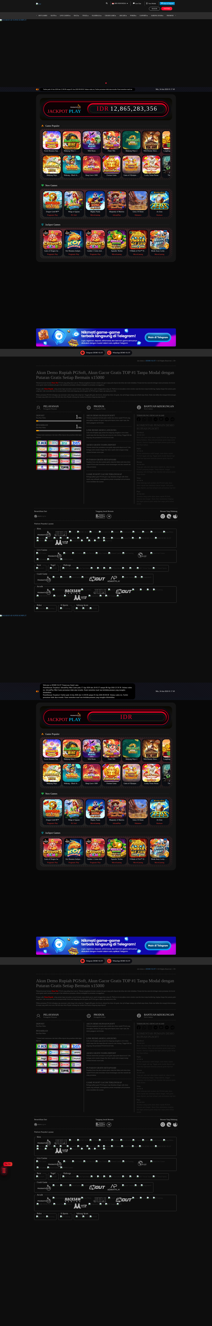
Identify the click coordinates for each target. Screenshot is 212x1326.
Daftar (167, 8)
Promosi (170, 15)
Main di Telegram (168, 3)
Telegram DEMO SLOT (94, 353)
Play (75, 111)
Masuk (154, 9)
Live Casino (65, 15)
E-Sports (143, 15)
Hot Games (43, 15)
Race (76, 15)
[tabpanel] (106, 53)
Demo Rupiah (48, 389)
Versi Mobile (152, 3)
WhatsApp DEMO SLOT (121, 353)
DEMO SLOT (151, 361)
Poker (132, 15)
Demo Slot (55, 383)
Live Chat (138, 3)
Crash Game (110, 15)
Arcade (122, 15)
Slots (53, 15)
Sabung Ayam (156, 15)
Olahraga (96, 15)
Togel (85, 15)
